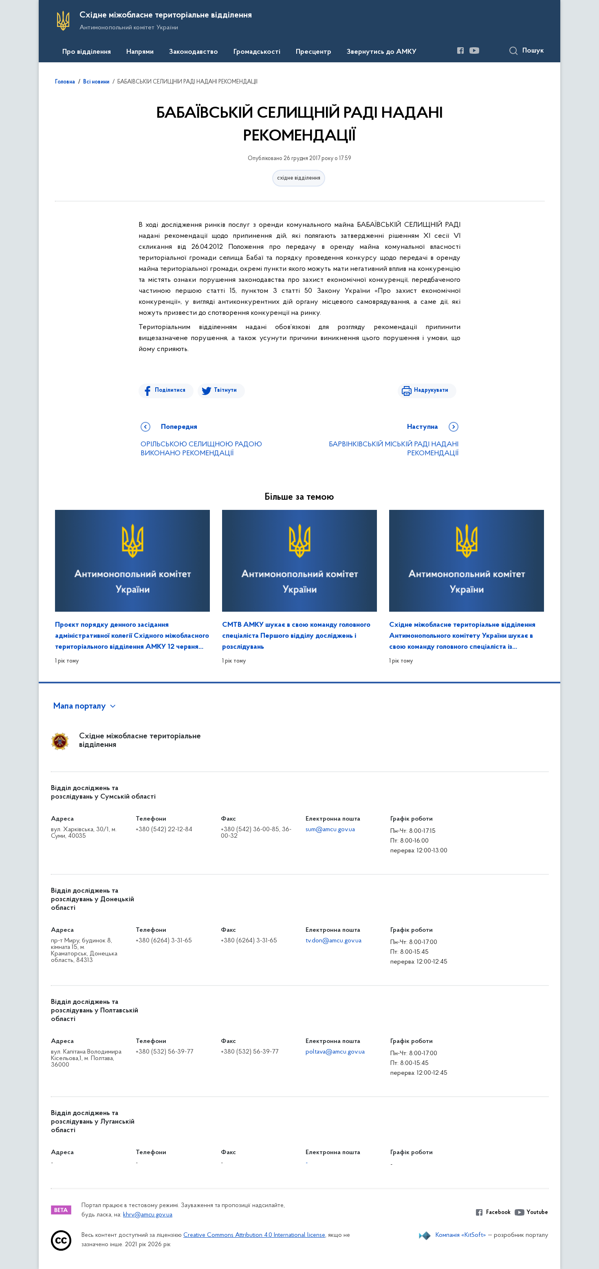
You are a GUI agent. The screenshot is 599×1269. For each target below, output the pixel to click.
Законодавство (193, 52)
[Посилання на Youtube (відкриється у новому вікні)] (474, 50)
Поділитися (170, 390)
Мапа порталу (79, 706)
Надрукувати (431, 390)
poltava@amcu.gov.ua (335, 1052)
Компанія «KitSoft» (461, 1235)
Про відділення (86, 52)
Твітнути (225, 390)
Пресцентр (313, 52)
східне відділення (298, 178)
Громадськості (256, 52)
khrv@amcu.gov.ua (147, 1215)
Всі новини (96, 82)
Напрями (140, 52)
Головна (65, 82)
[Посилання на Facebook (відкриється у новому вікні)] (460, 50)
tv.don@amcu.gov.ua (333, 940)
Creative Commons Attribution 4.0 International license (254, 1235)
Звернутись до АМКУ (381, 52)
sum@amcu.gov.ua (330, 829)
